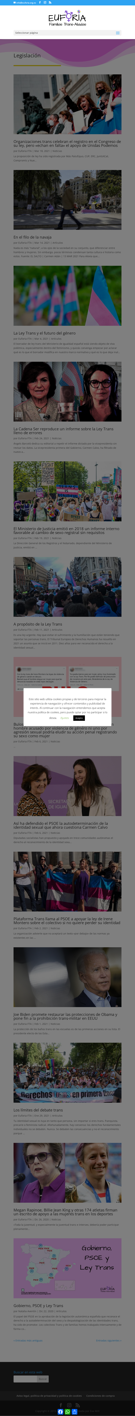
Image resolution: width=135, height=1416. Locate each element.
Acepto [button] (79, 718)
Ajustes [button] (64, 718)
